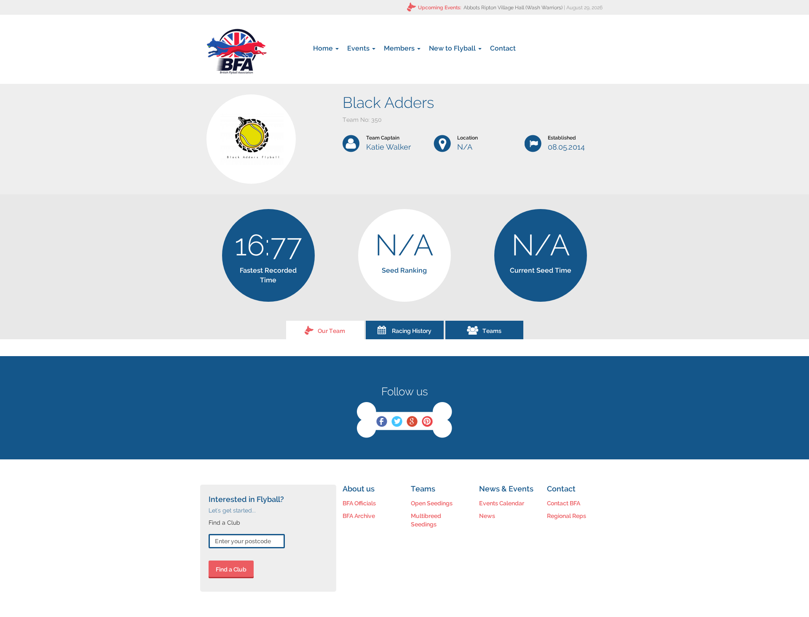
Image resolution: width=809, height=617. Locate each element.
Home (324, 48)
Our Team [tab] (331, 330)
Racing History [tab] (411, 330)
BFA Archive (359, 515)
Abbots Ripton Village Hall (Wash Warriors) (513, 8)
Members (400, 48)
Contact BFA (563, 503)
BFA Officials (359, 503)
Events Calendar (501, 503)
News (487, 515)
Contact (503, 48)
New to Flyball (453, 48)
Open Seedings (432, 503)
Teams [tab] (491, 330)
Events (359, 48)
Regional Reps (566, 515)
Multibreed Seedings (426, 520)
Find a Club (231, 569)
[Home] (236, 51)
